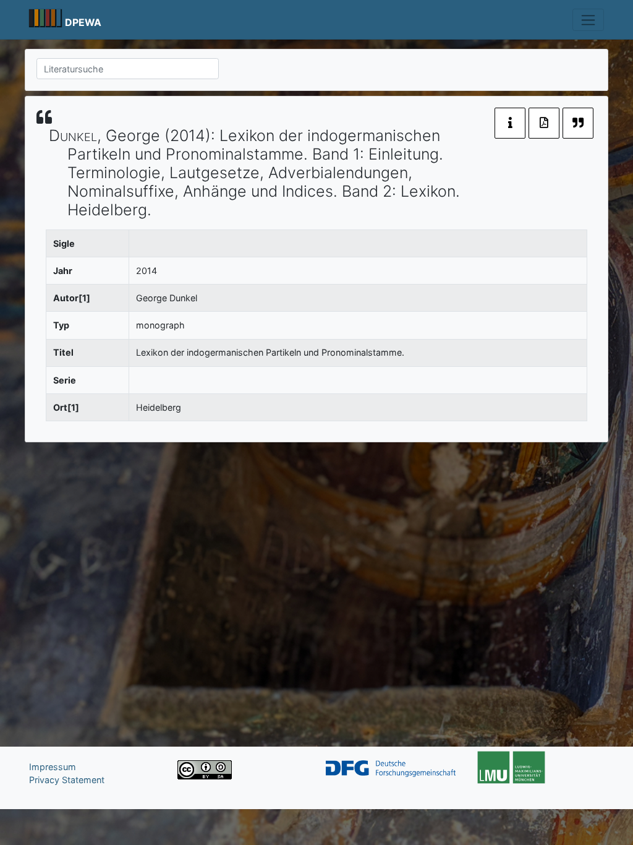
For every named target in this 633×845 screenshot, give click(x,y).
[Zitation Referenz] (578, 123)
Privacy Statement (66, 779)
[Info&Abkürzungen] (510, 123)
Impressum (52, 766)
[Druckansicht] (544, 123)
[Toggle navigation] (588, 20)
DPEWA (83, 22)
